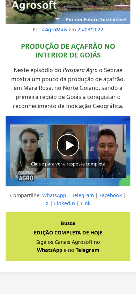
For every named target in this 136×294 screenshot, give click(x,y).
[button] (68, 151)
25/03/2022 (90, 29)
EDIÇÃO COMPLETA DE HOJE (68, 232)
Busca (68, 223)
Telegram (83, 195)
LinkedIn (64, 203)
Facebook (110, 195)
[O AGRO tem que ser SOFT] (68, 12)
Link (86, 203)
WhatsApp (54, 195)
